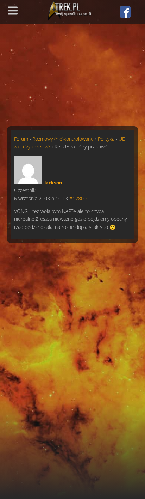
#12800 (78, 198)
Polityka (106, 138)
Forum (21, 138)
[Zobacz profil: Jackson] (28, 182)
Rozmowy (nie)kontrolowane (63, 138)
